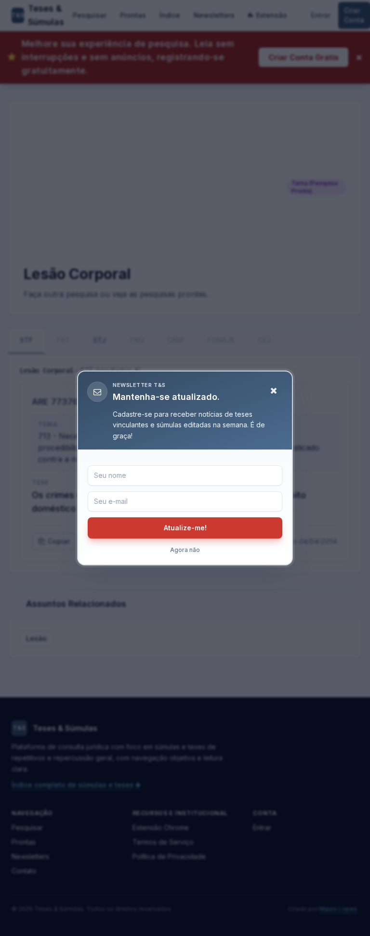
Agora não (185, 549)
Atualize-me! (185, 528)
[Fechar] (273, 390)
